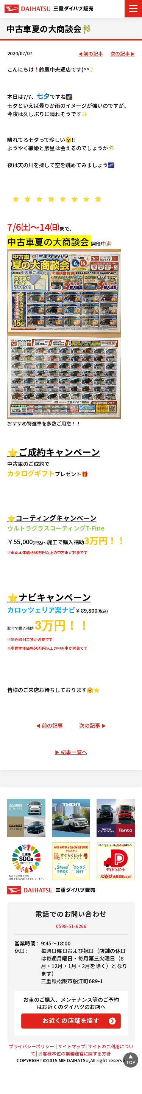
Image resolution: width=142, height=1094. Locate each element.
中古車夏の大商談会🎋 (49, 28)
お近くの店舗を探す (71, 1020)
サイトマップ (71, 1046)
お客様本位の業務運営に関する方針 (74, 1053)
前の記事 (93, 54)
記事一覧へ (74, 752)
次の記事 (120, 54)
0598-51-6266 (71, 926)
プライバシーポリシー (31, 1046)
